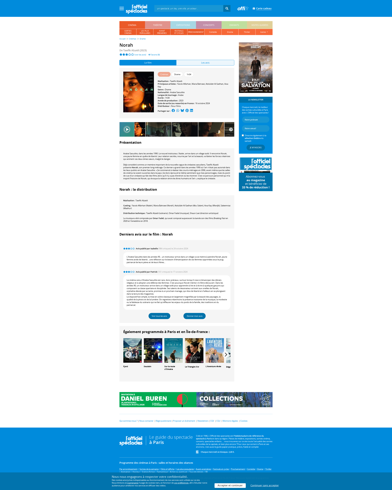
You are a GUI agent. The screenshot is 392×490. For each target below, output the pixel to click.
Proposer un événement (184, 420)
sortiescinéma (128, 32)
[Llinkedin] (191, 111)
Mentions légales (230, 420)
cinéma (132, 25)
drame (230, 32)
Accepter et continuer (230, 485)
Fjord (125, 366)
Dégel (228, 367)
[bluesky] (182, 111)
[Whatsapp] (178, 111)
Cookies (243, 420)
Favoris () (155, 54)
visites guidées (259, 25)
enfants (234, 25)
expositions (183, 25)
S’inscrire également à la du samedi (255, 138)
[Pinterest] (187, 111)
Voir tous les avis (159, 316)
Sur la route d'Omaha (169, 368)
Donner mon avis (194, 316)
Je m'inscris (256, 147)
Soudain (147, 366)
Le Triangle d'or (192, 366)
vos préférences (181, 482)
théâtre (157, 25)
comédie (213, 32)
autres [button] (263, 32)
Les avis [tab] (205, 62)
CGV (212, 420)
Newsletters (203, 420)
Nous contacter (146, 420)
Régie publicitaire (163, 420)
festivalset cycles (179, 32)
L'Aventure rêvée (213, 366)
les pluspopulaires (145, 32)
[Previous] (128, 354)
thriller (247, 32)
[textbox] (188, 8)
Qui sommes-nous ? (128, 420)
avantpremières (162, 32)
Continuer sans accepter (265, 485)
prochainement (196, 32)
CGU (218, 420)
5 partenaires (132, 482)
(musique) (179, 213)
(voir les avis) (140, 54)
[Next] (231, 129)
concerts (208, 25)
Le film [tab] (148, 62)
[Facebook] (173, 111)
